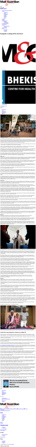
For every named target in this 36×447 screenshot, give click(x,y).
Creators (3, 409)
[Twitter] (4, 8)
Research (3, 441)
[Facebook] (0, 8)
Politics (1, 422)
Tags (1, 409)
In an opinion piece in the (6, 345)
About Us (3, 442)
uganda (3, 401)
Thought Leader (4, 425)
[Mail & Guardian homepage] (18, 3)
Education (3, 417)
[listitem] (2, 408)
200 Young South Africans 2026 (5, 410)
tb (2, 399)
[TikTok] (3, 8)
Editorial (3, 427)
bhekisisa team (4, 398)
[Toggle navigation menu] (1, 6)
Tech (3, 419)
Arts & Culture (2, 430)
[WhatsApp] (5, 8)
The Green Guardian (3, 429)
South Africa (4, 414)
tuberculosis (4, 400)
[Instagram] (1, 8)
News (1, 412)
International (4, 416)
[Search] (3, 7)
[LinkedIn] (2, 8)
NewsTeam (12, 444)
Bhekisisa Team (4, 104)
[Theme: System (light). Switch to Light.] (1, 7)
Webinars (3, 435)
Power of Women (4, 434)
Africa (3, 415)
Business (1, 423)
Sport (3, 420)
